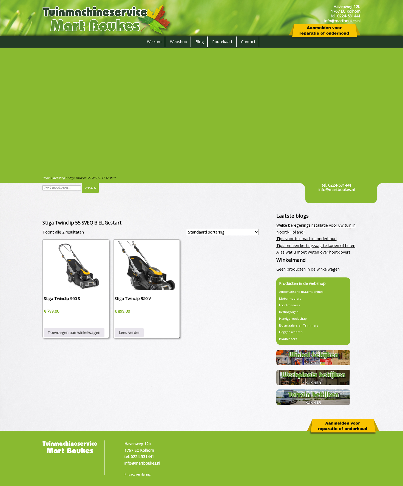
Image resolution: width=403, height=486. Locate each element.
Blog (199, 41)
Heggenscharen (291, 332)
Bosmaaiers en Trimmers (298, 325)
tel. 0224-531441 (336, 185)
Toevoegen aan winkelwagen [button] (74, 332)
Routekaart (222, 41)
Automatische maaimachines (301, 292)
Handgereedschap (293, 318)
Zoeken (90, 188)
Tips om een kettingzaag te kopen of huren (315, 245)
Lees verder (129, 332)
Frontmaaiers (289, 305)
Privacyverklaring (137, 474)
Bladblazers (288, 339)
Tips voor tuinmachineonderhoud (306, 238)
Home (46, 178)
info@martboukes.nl (337, 189)
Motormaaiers (290, 298)
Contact (248, 41)
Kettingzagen (289, 312)
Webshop (178, 41)
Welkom (154, 41)
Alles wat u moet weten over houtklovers (313, 252)
